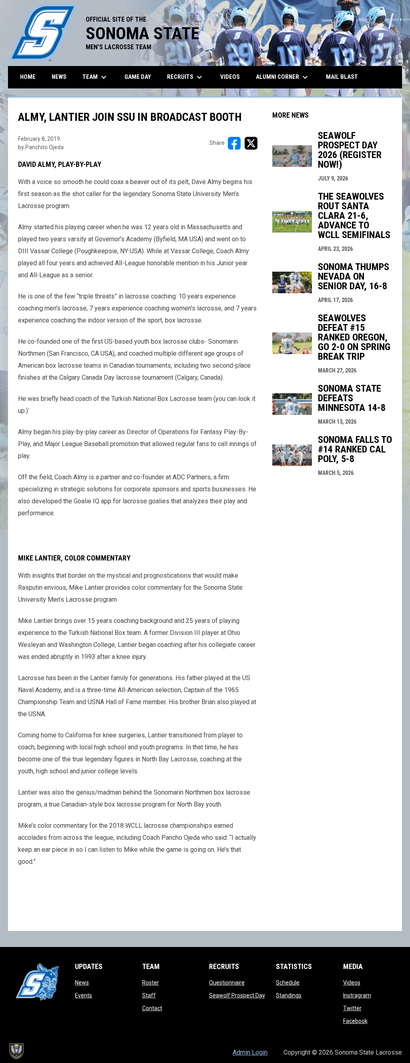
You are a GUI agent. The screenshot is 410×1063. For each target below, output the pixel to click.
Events (83, 995)
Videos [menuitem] (230, 76)
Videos (351, 982)
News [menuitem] (59, 76)
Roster (150, 982)
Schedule (287, 982)
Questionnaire (227, 982)
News (82, 982)
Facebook (355, 1021)
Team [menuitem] (95, 77)
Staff (149, 995)
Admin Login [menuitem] (250, 1052)
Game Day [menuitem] (138, 76)
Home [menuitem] (28, 76)
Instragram (357, 995)
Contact (152, 1008)
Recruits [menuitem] (185, 77)
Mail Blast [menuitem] (342, 76)
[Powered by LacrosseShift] (16, 1051)
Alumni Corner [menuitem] (283, 77)
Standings (288, 995)
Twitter (352, 1008)
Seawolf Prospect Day (237, 995)
